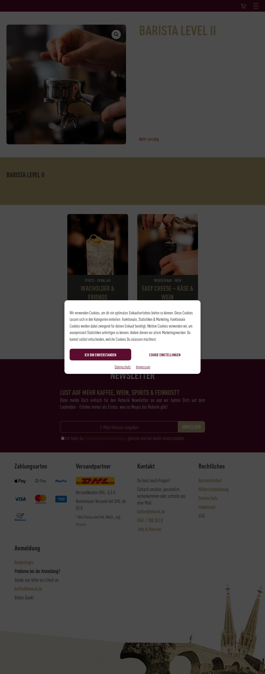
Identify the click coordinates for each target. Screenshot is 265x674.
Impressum (143, 367)
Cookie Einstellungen (164, 354)
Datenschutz (123, 367)
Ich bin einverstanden (100, 354)
